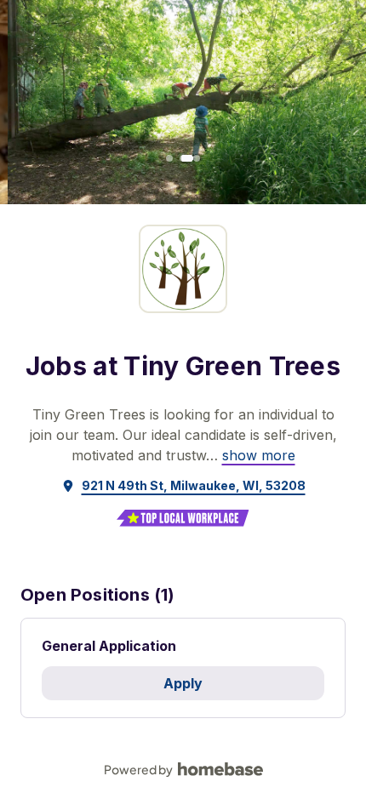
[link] (258, 455)
